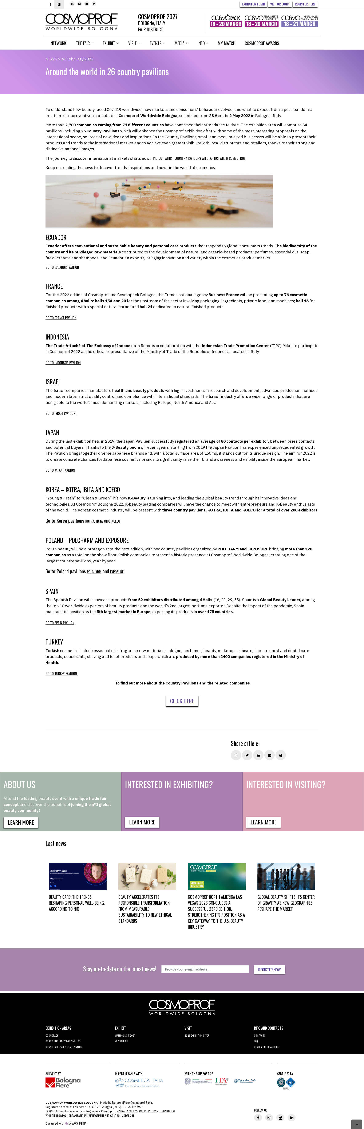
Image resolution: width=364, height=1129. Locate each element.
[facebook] (72, 3)
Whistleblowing (56, 1115)
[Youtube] (86, 3)
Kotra (89, 521)
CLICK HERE (182, 701)
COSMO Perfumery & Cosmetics (63, 1041)
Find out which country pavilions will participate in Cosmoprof (198, 158)
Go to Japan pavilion (61, 470)
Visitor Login (279, 4)
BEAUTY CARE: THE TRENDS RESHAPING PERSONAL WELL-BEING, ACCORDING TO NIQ (77, 903)
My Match (226, 43)
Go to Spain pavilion (60, 622)
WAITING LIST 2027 (125, 1035)
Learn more (21, 822)
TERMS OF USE (167, 1111)
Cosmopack (52, 1035)
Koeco (116, 521)
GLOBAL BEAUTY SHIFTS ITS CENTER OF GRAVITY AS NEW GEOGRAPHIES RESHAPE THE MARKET (286, 903)
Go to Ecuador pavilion (62, 267)
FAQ (256, 1041)
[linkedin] (94, 3)
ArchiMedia (79, 1123)
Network (58, 43)
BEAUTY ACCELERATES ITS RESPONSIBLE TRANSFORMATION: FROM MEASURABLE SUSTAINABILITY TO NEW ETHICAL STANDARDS (145, 909)
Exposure (116, 571)
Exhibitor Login (253, 4)
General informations (266, 1047)
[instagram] (79, 3)
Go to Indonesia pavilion (63, 362)
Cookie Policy (148, 1111)
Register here (305, 4)
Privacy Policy (127, 1111)
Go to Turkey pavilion (62, 673)
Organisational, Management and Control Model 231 (101, 1115)
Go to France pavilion (61, 317)
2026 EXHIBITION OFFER (197, 1035)
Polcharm (94, 571)
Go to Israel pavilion (61, 413)
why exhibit (121, 1041)
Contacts (260, 1035)
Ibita (99, 521)
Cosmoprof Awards (262, 43)
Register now (269, 969)
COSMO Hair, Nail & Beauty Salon (64, 1047)
